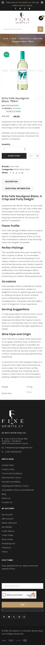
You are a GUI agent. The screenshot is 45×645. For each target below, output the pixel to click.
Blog (4, 494)
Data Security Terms (11, 477)
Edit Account (8, 518)
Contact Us (7, 502)
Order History (8, 531)
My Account (7, 514)
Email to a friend (13, 111)
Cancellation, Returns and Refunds (18, 490)
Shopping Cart (8, 543)
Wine (13, 38)
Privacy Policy (8, 469)
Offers (5, 551)
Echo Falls (14, 166)
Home (5, 38)
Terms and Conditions (12, 473)
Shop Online (7, 539)
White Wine (24, 38)
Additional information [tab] (17, 188)
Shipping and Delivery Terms (15, 486)
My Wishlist (7, 527)
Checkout (6, 547)
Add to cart (15, 156)
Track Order (7, 535)
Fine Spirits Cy (24, 2)
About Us (6, 498)
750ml (29, 392)
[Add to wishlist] (30, 156)
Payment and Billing (11, 481)
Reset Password (9, 523)
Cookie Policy (8, 465)
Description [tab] (11, 181)
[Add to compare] (37, 156)
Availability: (7, 108)
